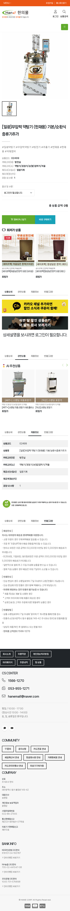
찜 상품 (38, 662)
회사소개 (7, 654)
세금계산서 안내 (12, 757)
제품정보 (35, 292)
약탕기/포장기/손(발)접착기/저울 (30, 166)
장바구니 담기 (19, 219)
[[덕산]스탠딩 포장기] (51, 386)
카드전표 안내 (40, 749)
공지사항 (22, 749)
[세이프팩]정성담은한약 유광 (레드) (50, 271)
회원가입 (49, 3)
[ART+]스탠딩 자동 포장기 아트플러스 (18, 407)
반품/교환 (48, 292)
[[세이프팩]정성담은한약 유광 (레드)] (52, 250)
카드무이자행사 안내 (14, 766)
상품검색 (64, 16)
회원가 (5, 277)
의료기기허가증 (37, 766)
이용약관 (22, 654)
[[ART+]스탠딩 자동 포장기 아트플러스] (18, 386)
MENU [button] (7, 3)
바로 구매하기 (45, 219)
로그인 (55, 16)
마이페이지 (8, 662)
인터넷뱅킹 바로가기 (12, 858)
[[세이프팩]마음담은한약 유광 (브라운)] (18, 250)
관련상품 (22, 292)
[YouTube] (12, 728)
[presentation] (63, 365)
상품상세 (8, 292)
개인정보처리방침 (41, 654)
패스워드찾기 (61, 3)
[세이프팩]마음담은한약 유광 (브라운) (17, 271)
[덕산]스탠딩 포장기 (43, 407)
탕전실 (18, 162)
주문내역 (24, 662)
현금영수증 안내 (33, 757)
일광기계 (21, 170)
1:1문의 (8, 749)
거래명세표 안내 (55, 757)
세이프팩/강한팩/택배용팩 (11, 268)
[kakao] (4, 728)
